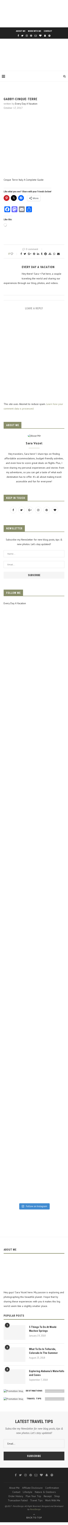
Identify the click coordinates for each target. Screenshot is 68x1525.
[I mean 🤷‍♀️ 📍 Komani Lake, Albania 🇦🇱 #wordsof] (34, 982)
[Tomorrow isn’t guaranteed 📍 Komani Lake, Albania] (34, 661)
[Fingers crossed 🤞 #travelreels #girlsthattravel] (34, 1099)
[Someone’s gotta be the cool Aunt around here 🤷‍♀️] (34, 1128)
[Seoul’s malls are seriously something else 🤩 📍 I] (34, 865)
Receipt (48, 1496)
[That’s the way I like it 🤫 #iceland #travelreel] (34, 923)
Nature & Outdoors (45, 1492)
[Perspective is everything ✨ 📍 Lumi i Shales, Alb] (34, 1157)
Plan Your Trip (33, 1496)
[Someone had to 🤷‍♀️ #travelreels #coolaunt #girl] (34, 1069)
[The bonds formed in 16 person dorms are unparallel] (34, 807)
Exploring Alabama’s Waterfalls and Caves (46, 1373)
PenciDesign (35, 1509)
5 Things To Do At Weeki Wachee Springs (42, 1328)
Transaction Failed (18, 1500)
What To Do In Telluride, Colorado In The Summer (43, 1351)
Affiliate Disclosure (32, 1487)
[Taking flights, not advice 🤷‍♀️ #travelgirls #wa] (34, 719)
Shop (57, 1496)
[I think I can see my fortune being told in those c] (34, 690)
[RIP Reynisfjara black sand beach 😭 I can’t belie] (34, 777)
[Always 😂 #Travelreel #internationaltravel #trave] (34, 836)
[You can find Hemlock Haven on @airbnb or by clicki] (34, 1011)
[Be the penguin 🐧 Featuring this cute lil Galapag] (34, 894)
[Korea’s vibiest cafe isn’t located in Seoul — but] (34, 748)
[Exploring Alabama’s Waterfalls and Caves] (14, 1376)
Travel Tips (36, 1500)
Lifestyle (27, 1492)
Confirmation (52, 1487)
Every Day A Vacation (26, 103)
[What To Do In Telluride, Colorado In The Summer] (14, 1354)
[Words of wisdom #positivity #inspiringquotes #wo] (34, 1040)
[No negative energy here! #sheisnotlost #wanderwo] (34, 953)
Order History (15, 1496)
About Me (20, 31)
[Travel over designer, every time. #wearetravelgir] (34, 1186)
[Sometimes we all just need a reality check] (34, 631)
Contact (48, 31)
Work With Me (34, 31)
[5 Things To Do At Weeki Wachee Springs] (14, 1332)
